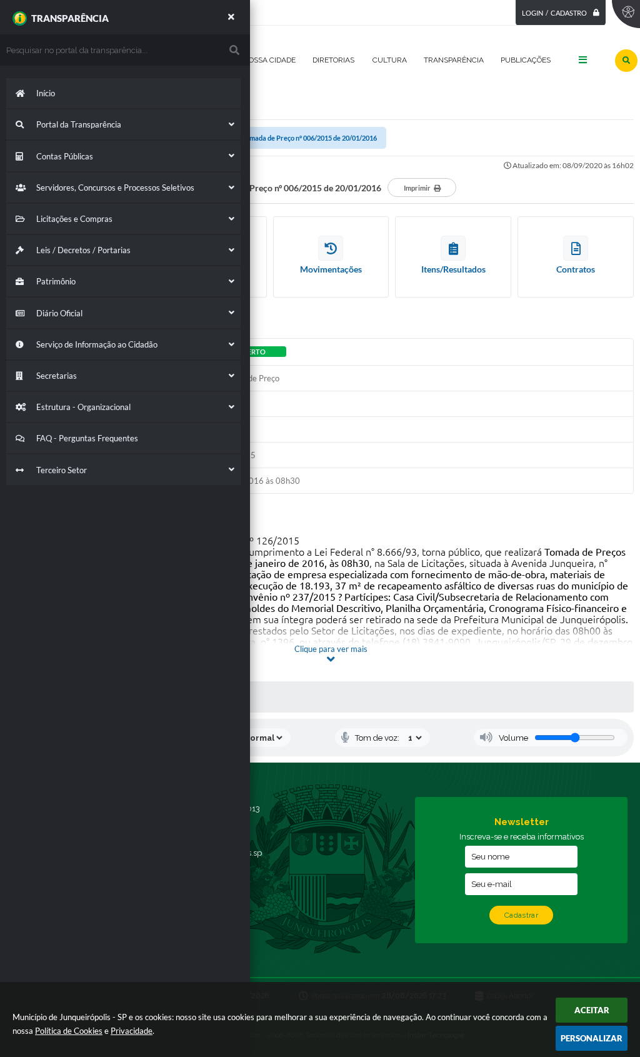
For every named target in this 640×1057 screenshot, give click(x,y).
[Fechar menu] (231, 17)
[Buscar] (626, 60)
